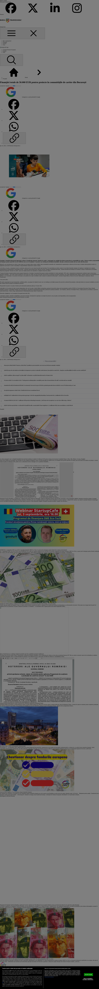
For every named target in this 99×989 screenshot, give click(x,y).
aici (2, 982)
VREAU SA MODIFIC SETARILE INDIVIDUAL (88, 979)
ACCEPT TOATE (88, 974)
